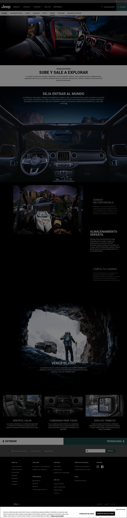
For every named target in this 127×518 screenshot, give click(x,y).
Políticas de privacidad (57, 516)
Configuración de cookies (86, 513)
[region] (63, 512)
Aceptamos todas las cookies (105, 513)
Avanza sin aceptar (121, 509)
